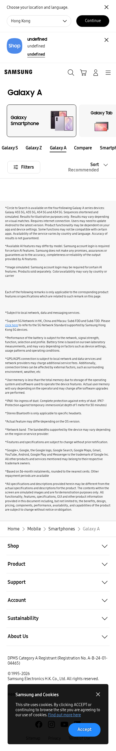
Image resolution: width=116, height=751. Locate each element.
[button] (4, 148)
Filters (27, 167)
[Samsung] (17, 72)
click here (11, 325)
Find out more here (64, 715)
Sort (83, 167)
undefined (36, 54)
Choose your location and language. (37, 7)
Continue (93, 20)
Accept (84, 729)
